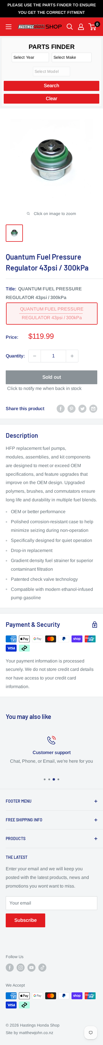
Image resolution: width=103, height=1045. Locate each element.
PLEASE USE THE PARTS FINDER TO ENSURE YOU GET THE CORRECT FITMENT (51, 9)
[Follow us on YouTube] (31, 968)
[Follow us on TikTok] (42, 968)
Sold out (51, 377)
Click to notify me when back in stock (44, 388)
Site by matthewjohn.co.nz (29, 1032)
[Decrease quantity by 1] (35, 356)
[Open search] (70, 27)
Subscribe (25, 920)
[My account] (81, 27)
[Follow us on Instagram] (21, 968)
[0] (92, 26)
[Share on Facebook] (61, 408)
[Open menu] (8, 26)
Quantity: (15, 355)
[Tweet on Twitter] (82, 408)
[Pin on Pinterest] (72, 408)
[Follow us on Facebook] (10, 968)
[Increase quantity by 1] (72, 356)
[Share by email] (93, 408)
